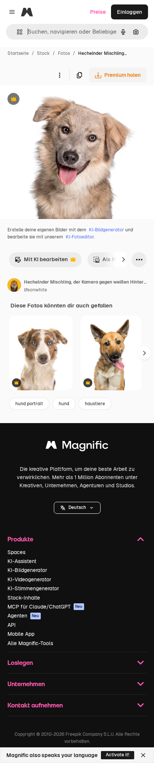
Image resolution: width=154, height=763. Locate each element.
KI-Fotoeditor (80, 237)
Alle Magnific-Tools (30, 643)
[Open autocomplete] (16, 32)
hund (64, 404)
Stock (43, 53)
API (11, 625)
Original (47, 99)
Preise (98, 12)
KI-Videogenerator (29, 579)
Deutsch (77, 507)
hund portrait (29, 404)
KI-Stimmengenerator (33, 588)
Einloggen (129, 12)
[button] (77, 508)
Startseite (18, 53)
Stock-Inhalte (23, 597)
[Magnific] (77, 447)
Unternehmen (26, 684)
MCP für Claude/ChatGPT (45, 606)
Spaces (16, 552)
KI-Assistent (21, 561)
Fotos (64, 53)
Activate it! (117, 755)
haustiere (95, 404)
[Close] (143, 755)
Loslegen (20, 662)
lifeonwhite (35, 290)
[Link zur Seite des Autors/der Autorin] (14, 286)
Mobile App (20, 634)
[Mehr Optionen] (59, 75)
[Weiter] (123, 259)
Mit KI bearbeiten (41, 261)
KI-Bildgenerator (106, 230)
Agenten (23, 615)
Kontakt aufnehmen (35, 705)
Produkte (20, 539)
